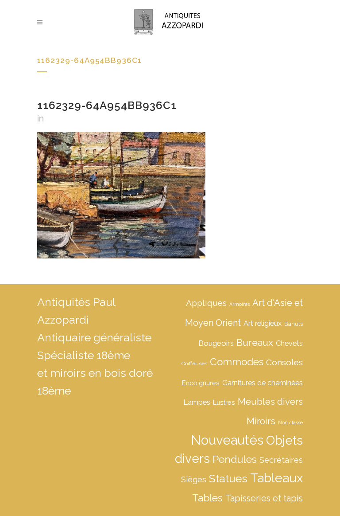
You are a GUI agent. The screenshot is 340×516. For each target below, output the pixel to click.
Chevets (289, 343)
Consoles (284, 362)
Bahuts (293, 324)
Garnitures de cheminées (262, 383)
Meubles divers (270, 401)
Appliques (206, 303)
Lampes (196, 402)
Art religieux (262, 323)
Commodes (236, 361)
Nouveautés (227, 440)
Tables (207, 498)
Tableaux (276, 477)
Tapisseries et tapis (264, 498)
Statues (228, 478)
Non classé (290, 422)
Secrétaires (281, 460)
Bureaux (254, 342)
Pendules (234, 459)
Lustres (224, 402)
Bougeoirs (216, 343)
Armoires (239, 304)
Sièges (193, 479)
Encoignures (201, 383)
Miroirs (261, 421)
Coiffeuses (194, 363)
